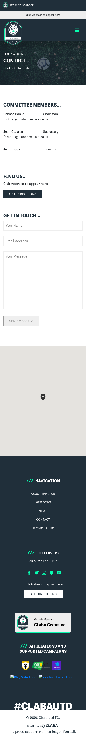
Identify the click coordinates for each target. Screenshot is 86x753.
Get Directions (22, 194)
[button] (77, 30)
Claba (52, 726)
